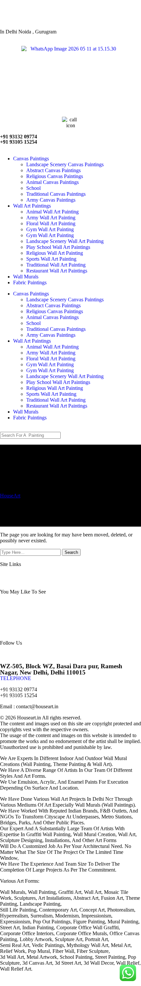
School (33, 188)
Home (8, 575)
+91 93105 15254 (18, 142)
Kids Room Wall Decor (59, 608)
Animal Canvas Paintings (52, 182)
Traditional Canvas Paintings (56, 194)
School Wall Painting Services (58, 614)
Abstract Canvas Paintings (53, 170)
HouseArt (10, 495)
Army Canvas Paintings (50, 200)
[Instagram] (26, 654)
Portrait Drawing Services (70, 602)
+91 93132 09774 (18, 136)
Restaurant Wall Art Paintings (56, 270)
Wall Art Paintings (32, 206)
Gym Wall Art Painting (50, 229)
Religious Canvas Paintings (54, 176)
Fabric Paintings (30, 282)
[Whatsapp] (43, 654)
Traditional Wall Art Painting (56, 265)
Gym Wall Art (16, 602)
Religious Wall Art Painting (54, 253)
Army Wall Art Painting (50, 217)
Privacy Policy (95, 575)
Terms (124, 575)
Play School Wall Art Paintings (58, 247)
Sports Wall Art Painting (51, 259)
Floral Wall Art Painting (50, 223)
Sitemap (62, 575)
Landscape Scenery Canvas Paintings (65, 164)
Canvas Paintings (31, 158)
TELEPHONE (15, 678)
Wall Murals (25, 276)
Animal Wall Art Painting (52, 211)
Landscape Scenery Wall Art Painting (65, 241)
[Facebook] (8, 654)
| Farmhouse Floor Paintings (80, 620)
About (34, 575)
